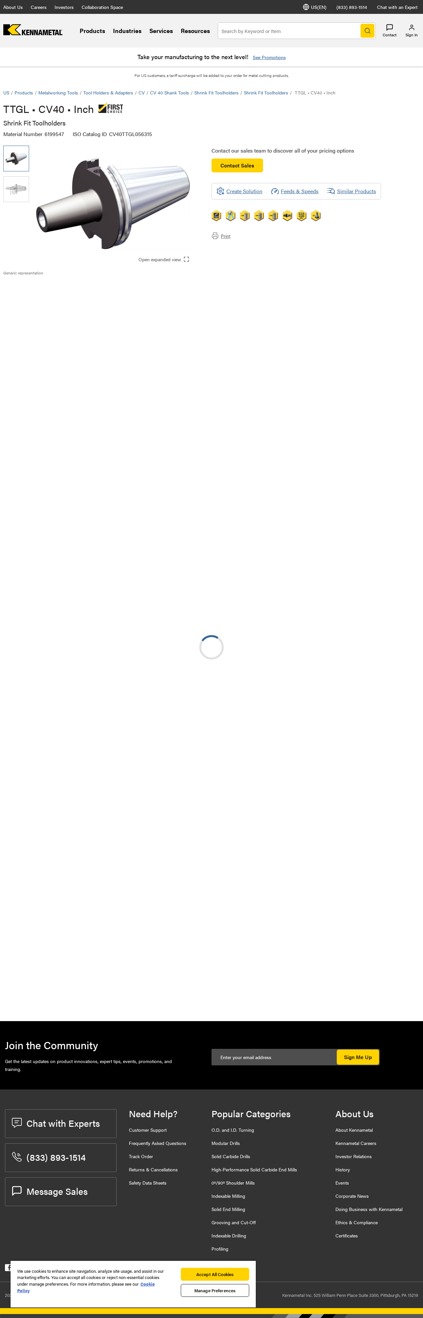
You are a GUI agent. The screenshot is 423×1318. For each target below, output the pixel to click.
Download (395, 562)
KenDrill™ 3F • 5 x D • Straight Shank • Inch (98, 662)
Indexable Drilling (229, 1235)
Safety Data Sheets (148, 1182)
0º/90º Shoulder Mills (233, 1182)
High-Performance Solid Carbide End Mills (254, 1169)
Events (342, 1182)
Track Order (141, 1156)
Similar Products (356, 191)
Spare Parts (30, 319)
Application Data (36, 295)
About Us (13, 7)
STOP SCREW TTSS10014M (88, 994)
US (6, 92)
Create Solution (143, 512)
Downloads (29, 303)
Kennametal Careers (355, 1143)
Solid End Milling (228, 1209)
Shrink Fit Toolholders (216, 92)
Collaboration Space (102, 7)
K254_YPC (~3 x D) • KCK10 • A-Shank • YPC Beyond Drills (94, 862)
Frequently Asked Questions (157, 1143)
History (342, 1169)
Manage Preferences (215, 1290)
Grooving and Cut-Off (234, 1222)
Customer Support (148, 1129)
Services (161, 30)
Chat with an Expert (397, 7)
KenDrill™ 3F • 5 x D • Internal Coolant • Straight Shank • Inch (92, 822)
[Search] (367, 31)
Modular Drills (226, 1143)
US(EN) (319, 7)
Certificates (346, 1235)
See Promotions (269, 57)
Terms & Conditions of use (336, 562)
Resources (195, 30)
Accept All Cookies (215, 1274)
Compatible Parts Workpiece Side (55, 311)
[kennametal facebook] (8, 1269)
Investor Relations (353, 1156)
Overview (27, 287)
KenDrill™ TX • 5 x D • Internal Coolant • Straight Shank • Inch (92, 702)
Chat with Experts (63, 1122)
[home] (32, 33)
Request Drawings (24, 616)
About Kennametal (354, 1129)
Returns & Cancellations (153, 1169)
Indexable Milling (228, 1196)
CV (141, 92)
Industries (127, 30)
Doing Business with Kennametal (369, 1209)
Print (225, 235)
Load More (211, 943)
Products (92, 30)
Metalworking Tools (58, 92)
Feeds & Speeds (300, 191)
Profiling (220, 1248)
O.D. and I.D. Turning (233, 1129)
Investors (64, 7)
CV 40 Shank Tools (169, 92)
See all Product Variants (384, 459)
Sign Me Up (358, 1057)
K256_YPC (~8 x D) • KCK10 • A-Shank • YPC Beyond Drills (94, 902)
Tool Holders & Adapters (108, 92)
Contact (390, 35)
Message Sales (57, 1190)
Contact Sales (237, 165)
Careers (39, 7)
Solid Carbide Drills (231, 1156)
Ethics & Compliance (356, 1222)
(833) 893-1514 (351, 7)
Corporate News (352, 1196)
